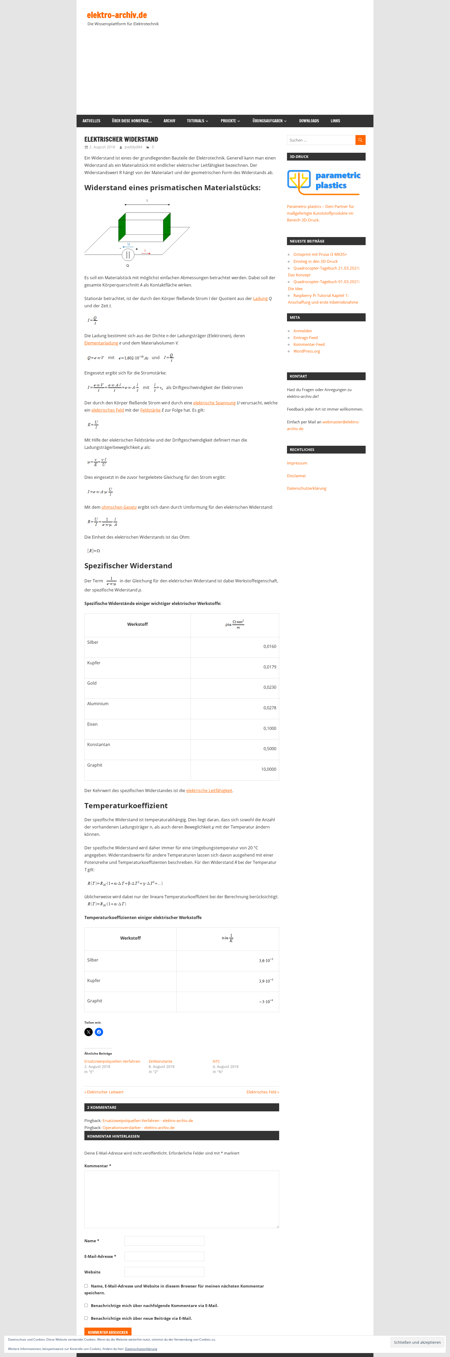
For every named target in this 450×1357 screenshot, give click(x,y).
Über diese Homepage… (132, 121)
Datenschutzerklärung (306, 488)
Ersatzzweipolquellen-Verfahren (112, 1061)
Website (92, 1272)
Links (335, 121)
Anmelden (302, 330)
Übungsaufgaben (268, 121)
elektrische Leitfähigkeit (209, 790)
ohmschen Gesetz (119, 507)
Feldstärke (150, 410)
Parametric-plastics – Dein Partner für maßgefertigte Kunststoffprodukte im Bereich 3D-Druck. (320, 213)
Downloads (309, 121)
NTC (216, 1061)
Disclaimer (296, 475)
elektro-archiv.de (117, 15)
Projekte (228, 121)
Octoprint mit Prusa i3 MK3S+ (320, 254)
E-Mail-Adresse (100, 1256)
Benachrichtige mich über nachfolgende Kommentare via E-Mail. (154, 1305)
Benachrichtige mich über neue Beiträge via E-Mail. (141, 1318)
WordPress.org (306, 351)
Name (91, 1240)
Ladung (260, 298)
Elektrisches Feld (261, 1091)
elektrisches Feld (107, 410)
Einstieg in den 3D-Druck (315, 261)
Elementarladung (101, 343)
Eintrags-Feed (305, 337)
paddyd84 (133, 146)
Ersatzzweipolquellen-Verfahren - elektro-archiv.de (148, 1120)
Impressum (297, 463)
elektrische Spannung (214, 403)
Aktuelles (91, 121)
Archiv (169, 121)
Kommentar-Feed (309, 344)
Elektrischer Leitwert (105, 1091)
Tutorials (195, 121)
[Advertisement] (225, 75)
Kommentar (97, 1165)
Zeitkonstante (160, 1061)
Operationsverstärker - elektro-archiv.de (138, 1127)
